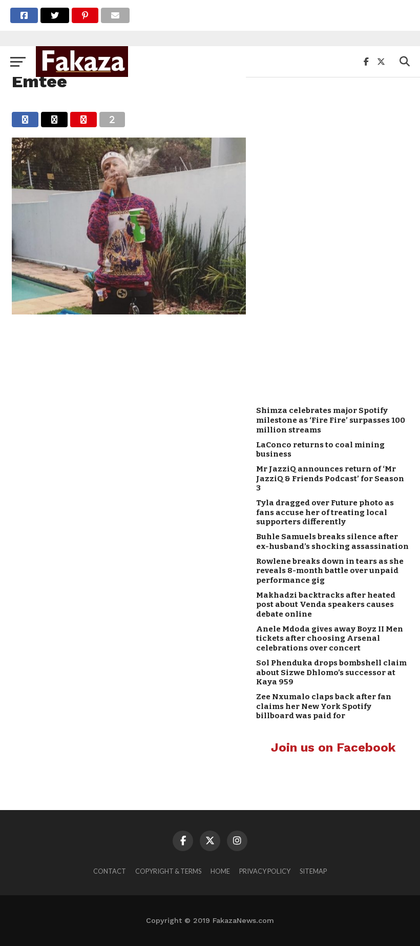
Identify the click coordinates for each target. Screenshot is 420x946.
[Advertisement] (333, 236)
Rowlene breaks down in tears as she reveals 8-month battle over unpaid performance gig (330, 571)
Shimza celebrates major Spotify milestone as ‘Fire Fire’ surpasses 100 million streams (330, 420)
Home (220, 871)
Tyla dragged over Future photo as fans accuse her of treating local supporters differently (325, 512)
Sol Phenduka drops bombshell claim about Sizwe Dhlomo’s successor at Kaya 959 (331, 672)
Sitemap (313, 871)
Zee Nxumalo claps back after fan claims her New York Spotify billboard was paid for (323, 706)
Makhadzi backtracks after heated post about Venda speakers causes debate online (325, 604)
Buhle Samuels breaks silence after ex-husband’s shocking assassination (332, 541)
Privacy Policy (264, 871)
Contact (109, 871)
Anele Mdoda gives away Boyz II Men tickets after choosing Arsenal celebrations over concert (329, 638)
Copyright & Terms (168, 871)
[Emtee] (129, 311)
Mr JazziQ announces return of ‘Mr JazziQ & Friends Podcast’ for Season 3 (330, 478)
